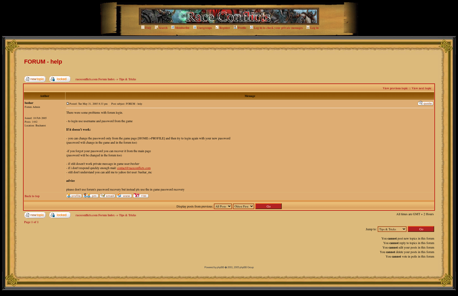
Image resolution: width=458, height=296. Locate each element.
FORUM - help (43, 61)
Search (163, 28)
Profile (242, 28)
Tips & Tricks (127, 79)
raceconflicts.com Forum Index (95, 79)
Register (224, 28)
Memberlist (182, 28)
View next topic (421, 88)
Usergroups (204, 28)
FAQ (148, 28)
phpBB (220, 267)
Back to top (32, 196)
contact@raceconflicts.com (134, 168)
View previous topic (395, 88)
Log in (314, 28)
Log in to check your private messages (278, 28)
